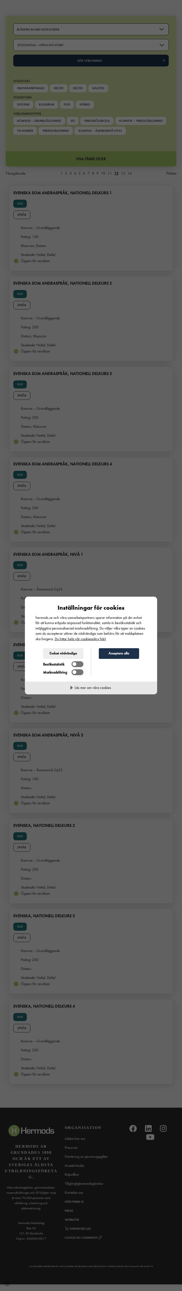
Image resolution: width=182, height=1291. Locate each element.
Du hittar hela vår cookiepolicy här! (80, 639)
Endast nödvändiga (63, 653)
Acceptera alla (119, 653)
